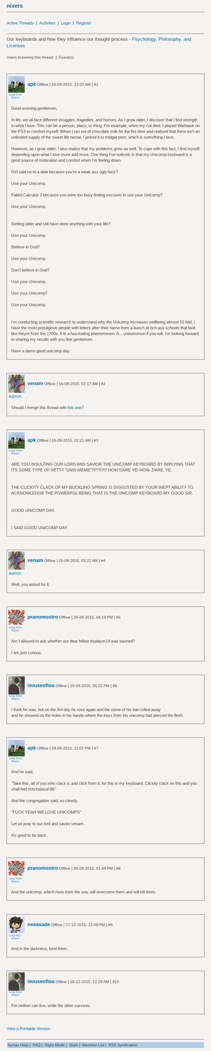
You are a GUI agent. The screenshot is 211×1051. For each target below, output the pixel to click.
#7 (96, 748)
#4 (103, 560)
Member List (93, 1045)
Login (66, 23)
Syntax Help (17, 1045)
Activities (47, 23)
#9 (110, 925)
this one (75, 407)
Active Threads (20, 23)
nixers (15, 6)
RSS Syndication (123, 1045)
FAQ (36, 1045)
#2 (103, 384)
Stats (73, 1045)
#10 (115, 981)
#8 (118, 868)
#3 (96, 440)
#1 (96, 84)
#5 (118, 617)
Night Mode (55, 1045)
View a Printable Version (28, 1028)
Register (83, 23)
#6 (115, 686)
